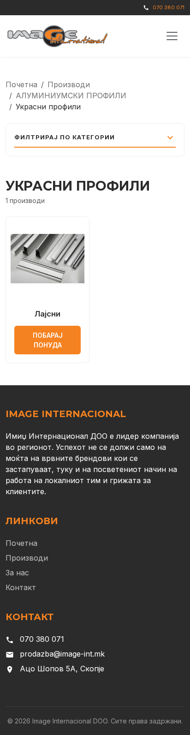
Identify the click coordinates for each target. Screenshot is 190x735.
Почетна (21, 84)
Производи (69, 84)
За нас (17, 572)
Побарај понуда (48, 340)
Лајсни (47, 313)
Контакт (21, 587)
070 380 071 (168, 7)
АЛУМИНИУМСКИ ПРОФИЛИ (71, 95)
